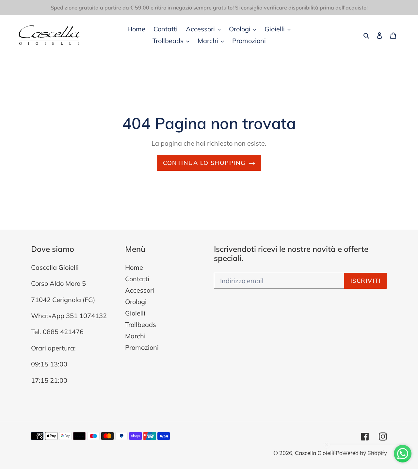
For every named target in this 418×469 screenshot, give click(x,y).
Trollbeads (140, 324)
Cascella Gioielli (314, 452)
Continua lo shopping (204, 163)
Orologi (136, 302)
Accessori (139, 290)
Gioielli (135, 313)
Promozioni (142, 347)
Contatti (137, 279)
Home (134, 267)
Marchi (135, 336)
